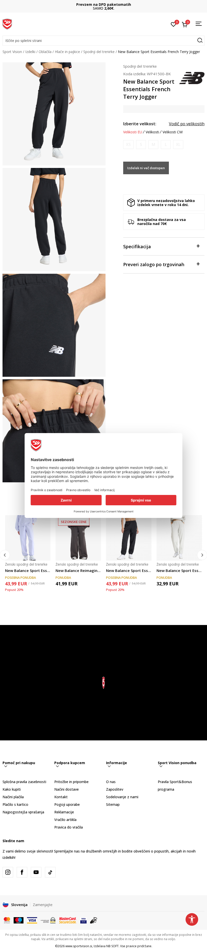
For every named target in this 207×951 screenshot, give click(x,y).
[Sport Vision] (7, 23)
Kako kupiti (12, 789)
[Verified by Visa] (83, 919)
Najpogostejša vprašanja (23, 812)
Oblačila (45, 51)
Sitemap (113, 804)
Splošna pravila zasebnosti (24, 781)
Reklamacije (64, 812)
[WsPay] (48, 919)
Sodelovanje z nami (122, 796)
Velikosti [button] (152, 132)
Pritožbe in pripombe (71, 781)
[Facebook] (22, 872)
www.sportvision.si (78, 946)
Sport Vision (12, 51)
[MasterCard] (7, 919)
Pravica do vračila (68, 827)
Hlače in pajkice (67, 51)
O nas (111, 781)
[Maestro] (18, 919)
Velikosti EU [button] (132, 132)
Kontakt (61, 796)
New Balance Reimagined (78, 570)
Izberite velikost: (139, 123)
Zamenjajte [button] (43, 904)
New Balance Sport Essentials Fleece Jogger (27, 570)
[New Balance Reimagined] (78, 538)
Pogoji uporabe (67, 804)
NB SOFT (112, 946)
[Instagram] (8, 872)
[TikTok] (50, 872)
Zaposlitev (114, 789)
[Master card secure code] (68, 919)
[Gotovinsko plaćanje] (93, 919)
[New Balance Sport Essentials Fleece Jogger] (27, 538)
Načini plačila (13, 796)
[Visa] (32, 919)
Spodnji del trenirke (99, 51)
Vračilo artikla (65, 819)
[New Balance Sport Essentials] (128, 538)
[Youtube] (36, 872)
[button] (103, 41)
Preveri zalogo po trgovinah (153, 264)
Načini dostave (66, 789)
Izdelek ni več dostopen (146, 168)
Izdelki (30, 51)
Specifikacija (137, 246)
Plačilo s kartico (15, 804)
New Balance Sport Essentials (128, 570)
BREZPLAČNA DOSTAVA (103, 4)
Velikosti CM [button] (173, 132)
